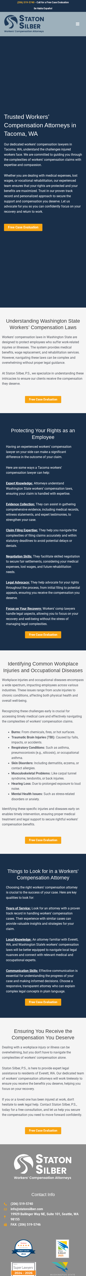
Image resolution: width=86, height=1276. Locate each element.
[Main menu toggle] (77, 24)
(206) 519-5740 (25, 2)
